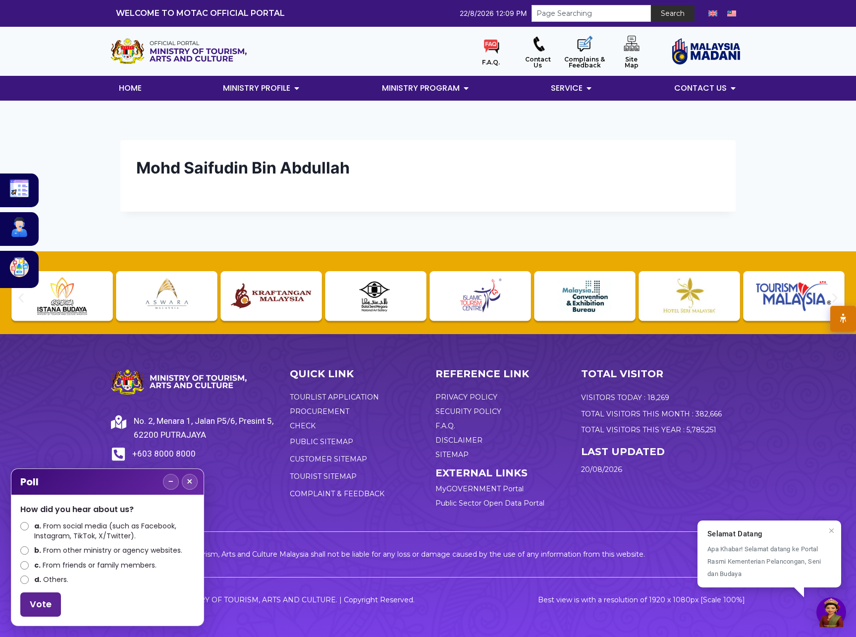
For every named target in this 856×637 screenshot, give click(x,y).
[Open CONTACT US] (733, 88)
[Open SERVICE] (589, 88)
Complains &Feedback (584, 62)
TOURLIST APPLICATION (334, 397)
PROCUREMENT (319, 411)
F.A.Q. (491, 62)
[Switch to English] (712, 13)
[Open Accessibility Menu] (843, 319)
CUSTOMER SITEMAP (328, 459)
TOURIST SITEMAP (323, 476)
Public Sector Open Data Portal (489, 503)
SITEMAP (452, 454)
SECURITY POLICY (468, 411)
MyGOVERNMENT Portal (479, 488)
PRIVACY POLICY (466, 397)
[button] (21, 297)
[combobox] (591, 13)
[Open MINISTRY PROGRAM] (466, 88)
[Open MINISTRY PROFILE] (297, 88)
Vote (41, 604)
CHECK (303, 425)
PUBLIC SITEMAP (321, 441)
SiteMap (632, 62)
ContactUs (538, 62)
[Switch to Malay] (731, 13)
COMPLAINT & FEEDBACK (337, 493)
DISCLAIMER (458, 440)
